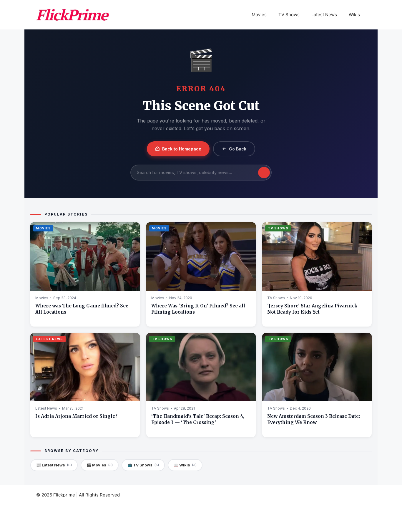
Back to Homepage (181, 148)
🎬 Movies (100, 465)
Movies (259, 14)
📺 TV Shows (143, 465)
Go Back (237, 148)
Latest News (324, 14)
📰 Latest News (54, 465)
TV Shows (289, 14)
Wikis (354, 14)
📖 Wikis (185, 465)
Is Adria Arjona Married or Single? (76, 416)
